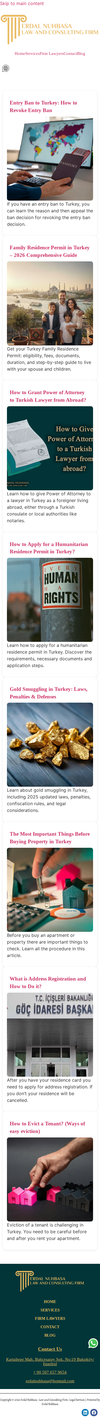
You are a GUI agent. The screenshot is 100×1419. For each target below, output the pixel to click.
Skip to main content (22, 3)
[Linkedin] (85, 1412)
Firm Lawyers (52, 54)
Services (32, 54)
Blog (81, 54)
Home (20, 54)
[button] (50, 68)
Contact (70, 54)
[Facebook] (94, 1412)
